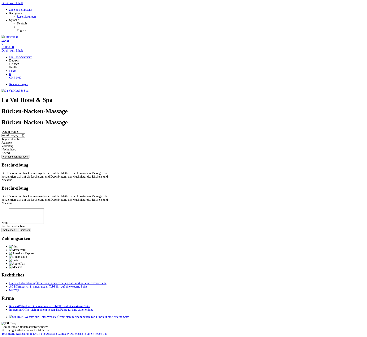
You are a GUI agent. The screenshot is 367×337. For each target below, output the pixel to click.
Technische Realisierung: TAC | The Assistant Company (54, 333)
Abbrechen (9, 230)
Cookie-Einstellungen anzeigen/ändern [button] (25, 326)
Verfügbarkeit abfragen (15, 156)
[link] (191, 23)
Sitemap (14, 290)
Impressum (51, 309)
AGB (48, 286)
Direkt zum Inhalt (12, 3)
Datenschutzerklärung (57, 283)
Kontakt (49, 306)
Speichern (24, 230)
